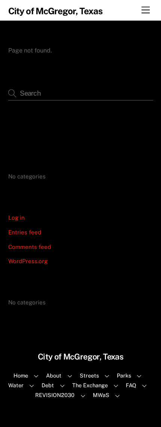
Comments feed (29, 247)
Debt (48, 385)
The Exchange (90, 385)
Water (16, 385)
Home (20, 375)
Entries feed (24, 232)
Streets (89, 375)
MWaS (101, 395)
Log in (16, 217)
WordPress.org (28, 261)
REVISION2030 (55, 395)
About (53, 375)
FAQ (131, 385)
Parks (124, 375)
